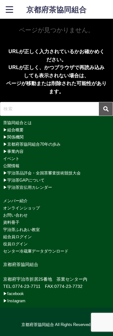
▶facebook (13, 294)
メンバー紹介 (15, 201)
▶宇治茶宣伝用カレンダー (27, 187)
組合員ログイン (17, 237)
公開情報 (11, 166)
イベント (11, 159)
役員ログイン (15, 244)
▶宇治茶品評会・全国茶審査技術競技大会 (42, 173)
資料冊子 (11, 222)
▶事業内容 (13, 151)
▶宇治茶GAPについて (24, 180)
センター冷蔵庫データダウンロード (35, 251)
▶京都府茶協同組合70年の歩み (32, 144)
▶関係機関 (13, 137)
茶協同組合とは (17, 123)
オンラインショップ (21, 208)
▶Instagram (14, 301)
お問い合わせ (15, 215)
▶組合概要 (13, 130)
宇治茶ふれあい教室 (21, 230)
